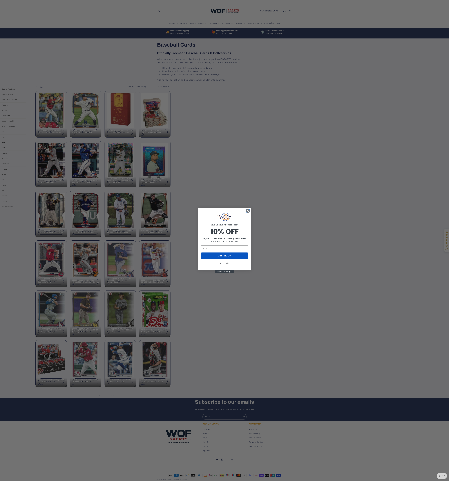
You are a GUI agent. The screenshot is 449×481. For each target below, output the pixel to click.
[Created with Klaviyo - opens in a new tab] (224, 271)
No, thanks (224, 263)
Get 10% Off (224, 255)
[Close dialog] (248, 211)
